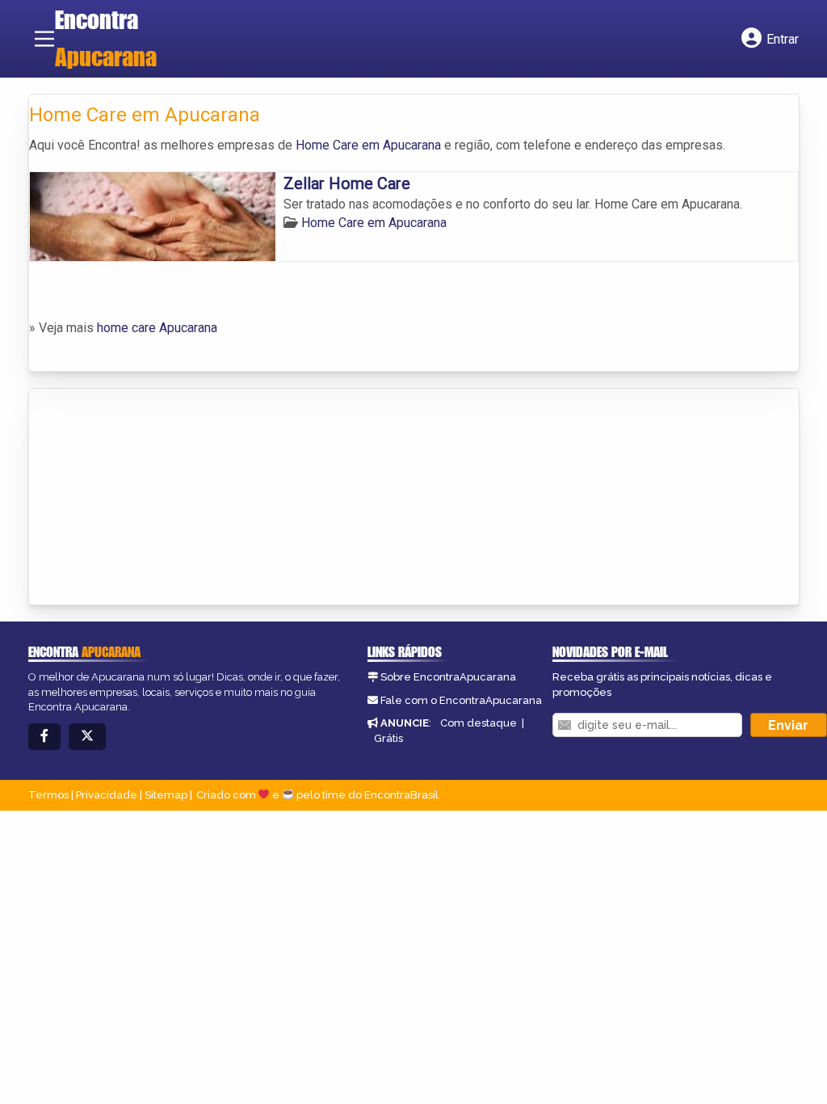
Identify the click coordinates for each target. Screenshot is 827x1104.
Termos (48, 795)
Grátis (388, 738)
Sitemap (166, 795)
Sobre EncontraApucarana (448, 677)
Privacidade (106, 795)
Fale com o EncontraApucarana (461, 700)
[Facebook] (44, 736)
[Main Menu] (44, 39)
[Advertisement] (150, 498)
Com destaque (478, 723)
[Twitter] (87, 736)
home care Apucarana (157, 327)
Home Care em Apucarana (368, 145)
